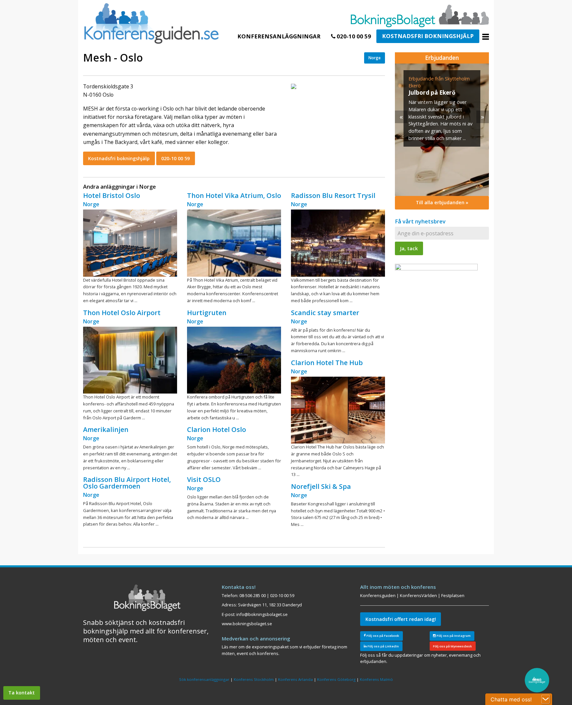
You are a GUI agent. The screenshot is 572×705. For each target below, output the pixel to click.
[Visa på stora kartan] (293, 86)
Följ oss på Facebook (382, 636)
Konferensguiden (378, 595)
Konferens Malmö (376, 679)
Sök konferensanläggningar (204, 679)
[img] (442, 130)
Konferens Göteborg (336, 679)
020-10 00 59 (353, 36)
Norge (374, 58)
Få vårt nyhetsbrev (420, 221)
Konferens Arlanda (295, 679)
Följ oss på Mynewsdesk (452, 646)
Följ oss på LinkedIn (383, 646)
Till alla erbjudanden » (442, 202)
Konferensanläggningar (278, 36)
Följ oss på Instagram (453, 636)
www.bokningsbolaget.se (247, 624)
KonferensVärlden (418, 595)
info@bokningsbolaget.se (262, 614)
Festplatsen (452, 595)
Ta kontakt (21, 692)
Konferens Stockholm (254, 679)
